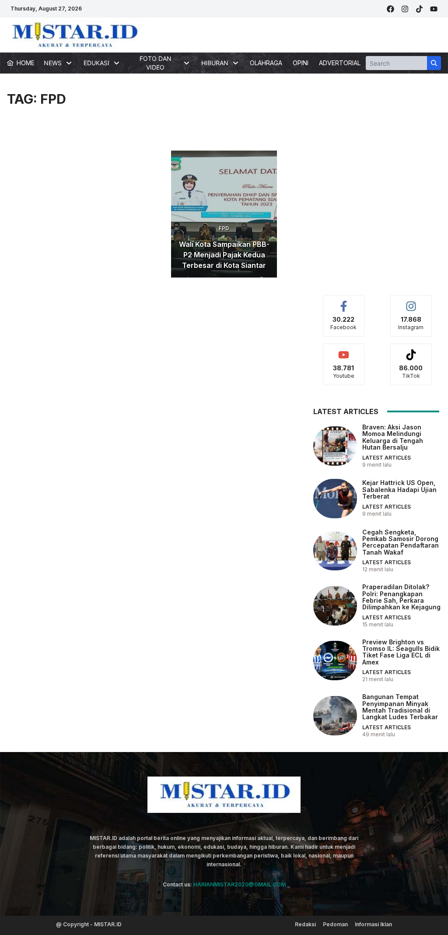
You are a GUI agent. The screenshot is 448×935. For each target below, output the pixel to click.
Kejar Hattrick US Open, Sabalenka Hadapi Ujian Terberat (399, 489)
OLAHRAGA (266, 63)
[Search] (434, 63)
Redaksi (305, 924)
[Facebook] (390, 9)
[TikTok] (419, 9)
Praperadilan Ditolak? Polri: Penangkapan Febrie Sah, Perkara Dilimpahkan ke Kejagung (401, 597)
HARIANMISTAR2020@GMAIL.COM (239, 884)
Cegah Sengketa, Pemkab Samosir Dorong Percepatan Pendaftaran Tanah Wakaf (400, 542)
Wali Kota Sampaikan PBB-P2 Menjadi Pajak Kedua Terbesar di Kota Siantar (224, 255)
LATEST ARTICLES (386, 457)
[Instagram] (405, 9)
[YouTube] (434, 9)
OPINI (300, 63)
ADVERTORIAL (339, 63)
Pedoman (335, 924)
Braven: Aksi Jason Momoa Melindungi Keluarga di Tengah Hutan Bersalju (392, 437)
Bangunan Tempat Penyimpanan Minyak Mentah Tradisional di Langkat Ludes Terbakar (400, 707)
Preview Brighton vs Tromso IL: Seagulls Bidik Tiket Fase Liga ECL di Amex (401, 652)
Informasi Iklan (373, 924)
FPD (224, 228)
